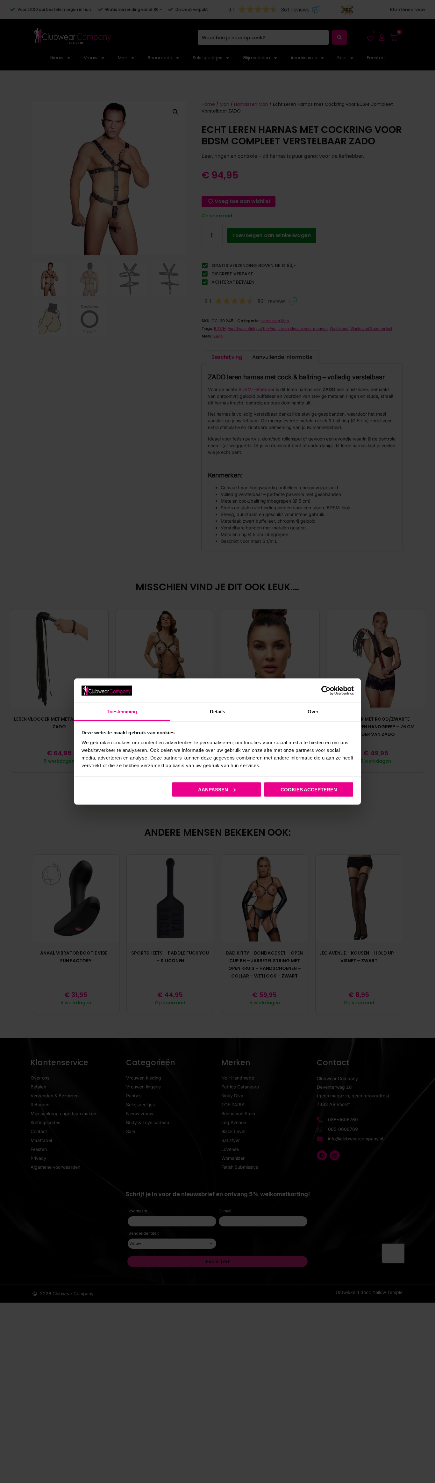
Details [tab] (217, 711)
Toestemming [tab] (122, 711)
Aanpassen (213, 789)
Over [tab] (313, 711)
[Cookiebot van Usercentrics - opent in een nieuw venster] (326, 690)
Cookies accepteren (309, 789)
